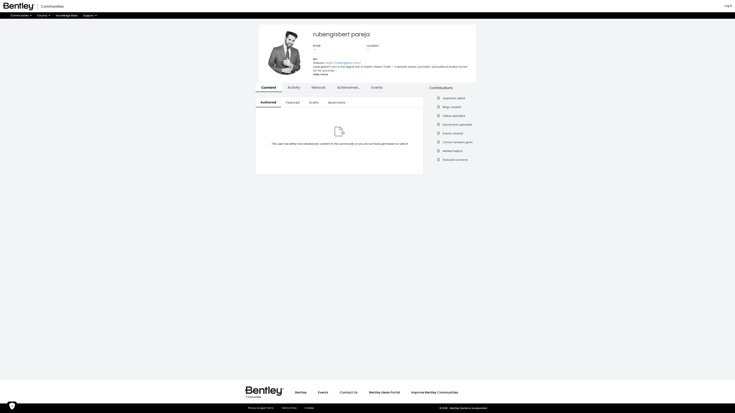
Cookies (309, 408)
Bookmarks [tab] (336, 102)
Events (323, 392)
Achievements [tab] (349, 87)
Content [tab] (268, 87)
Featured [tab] (293, 102)
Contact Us (349, 392)
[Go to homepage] (19, 6)
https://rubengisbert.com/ (343, 63)
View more (320, 74)
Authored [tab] (268, 102)
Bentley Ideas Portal (384, 392)
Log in (728, 6)
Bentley (301, 392)
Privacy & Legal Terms (261, 408)
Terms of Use (289, 408)
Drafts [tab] (314, 102)
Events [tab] (377, 87)
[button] (20, 15)
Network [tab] (319, 87)
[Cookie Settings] (12, 406)
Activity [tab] (294, 87)
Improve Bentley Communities (434, 392)
